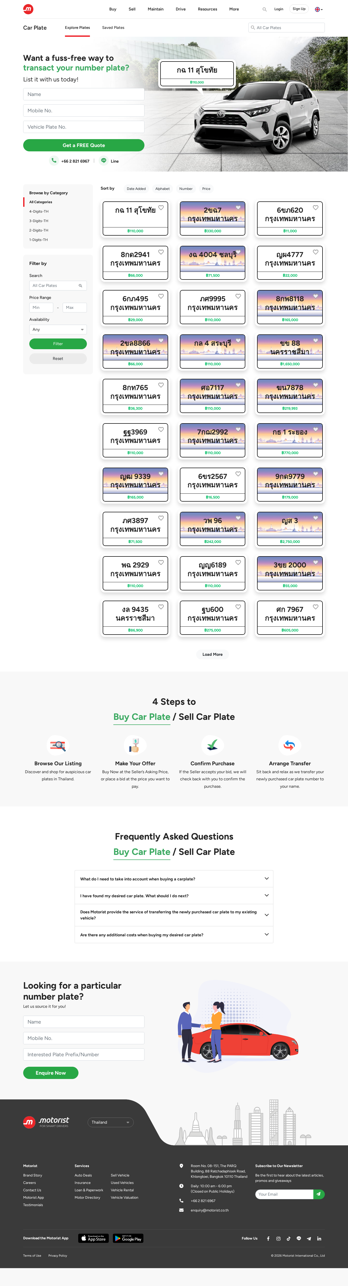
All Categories (40, 202)
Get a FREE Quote (84, 145)
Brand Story (32, 1175)
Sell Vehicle (120, 1175)
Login (278, 9)
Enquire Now (51, 1073)
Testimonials (33, 1205)
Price (206, 189)
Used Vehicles (122, 1183)
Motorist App (33, 1197)
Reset (58, 358)
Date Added (136, 189)
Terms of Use (32, 1255)
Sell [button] (132, 9)
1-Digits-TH (38, 240)
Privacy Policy (57, 1255)
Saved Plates (113, 27)
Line (114, 161)
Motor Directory (87, 1197)
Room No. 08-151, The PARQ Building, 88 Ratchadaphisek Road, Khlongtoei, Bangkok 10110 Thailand (219, 1171)
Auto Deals (83, 1175)
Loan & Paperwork (89, 1190)
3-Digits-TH (38, 221)
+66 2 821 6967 (74, 161)
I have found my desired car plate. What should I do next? (134, 895)
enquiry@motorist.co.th (210, 1210)
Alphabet (162, 189)
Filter (58, 343)
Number (186, 189)
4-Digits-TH (39, 211)
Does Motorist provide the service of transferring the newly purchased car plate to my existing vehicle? (168, 914)
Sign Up (299, 9)
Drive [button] (181, 9)
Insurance (83, 1183)
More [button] (234, 9)
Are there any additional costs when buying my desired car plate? (141, 934)
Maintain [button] (156, 9)
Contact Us (32, 1190)
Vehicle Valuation (124, 1197)
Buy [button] (112, 9)
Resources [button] (207, 9)
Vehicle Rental (122, 1190)
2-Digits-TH (38, 230)
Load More (213, 654)
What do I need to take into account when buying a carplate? (137, 879)
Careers (29, 1183)
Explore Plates (77, 27)
